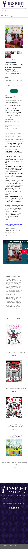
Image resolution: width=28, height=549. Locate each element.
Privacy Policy (13, 546)
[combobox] (14, 10)
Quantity (7, 85)
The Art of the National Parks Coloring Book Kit (14, 463)
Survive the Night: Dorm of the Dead (14, 389)
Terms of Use (21, 546)
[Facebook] (9, 508)
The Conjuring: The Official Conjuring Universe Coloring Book (14, 425)
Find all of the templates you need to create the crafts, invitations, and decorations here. (14, 224)
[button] (13, 59)
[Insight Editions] (14, 4)
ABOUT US (8, 518)
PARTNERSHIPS (20, 521)
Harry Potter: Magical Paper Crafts (14, 63)
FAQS (6, 527)
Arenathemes (18, 545)
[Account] (16, 15)
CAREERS (7, 530)
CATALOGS (19, 518)
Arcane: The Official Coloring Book (14, 352)
